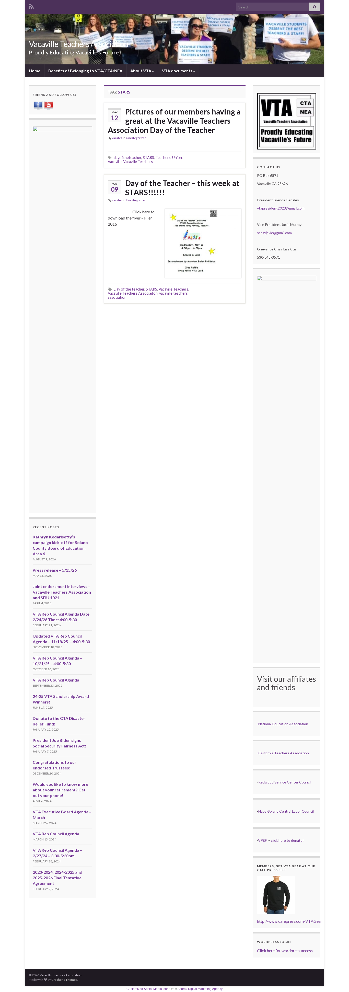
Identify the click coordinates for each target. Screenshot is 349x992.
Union (177, 157)
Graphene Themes (64, 980)
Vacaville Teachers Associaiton (133, 293)
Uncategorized (136, 138)
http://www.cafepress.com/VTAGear (289, 921)
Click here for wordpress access (285, 950)
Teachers (163, 157)
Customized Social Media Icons (148, 989)
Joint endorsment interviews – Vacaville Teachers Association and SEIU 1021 (62, 592)
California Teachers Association (283, 753)
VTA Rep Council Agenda (56, 679)
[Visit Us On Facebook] (38, 104)
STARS (148, 157)
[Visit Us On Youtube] (48, 104)
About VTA (141, 70)
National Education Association (283, 724)
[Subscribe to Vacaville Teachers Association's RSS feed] (31, 5)
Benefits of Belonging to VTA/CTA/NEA (85, 70)
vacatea (117, 138)
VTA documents (177, 70)
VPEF (262, 840)
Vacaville (115, 161)
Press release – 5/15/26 (55, 570)
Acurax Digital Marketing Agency (200, 989)
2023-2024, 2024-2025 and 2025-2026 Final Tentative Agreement (57, 878)
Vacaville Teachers (138, 161)
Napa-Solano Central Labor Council (286, 811)
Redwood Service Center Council (284, 782)
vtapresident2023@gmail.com (281, 208)
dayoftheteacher (127, 157)
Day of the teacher (129, 289)
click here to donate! (287, 840)
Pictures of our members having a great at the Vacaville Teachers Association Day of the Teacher (174, 120)
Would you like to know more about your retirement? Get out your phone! (60, 790)
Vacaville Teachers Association (78, 44)
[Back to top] (337, 980)
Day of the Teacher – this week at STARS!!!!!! (182, 187)
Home (34, 70)
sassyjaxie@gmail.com (274, 232)
